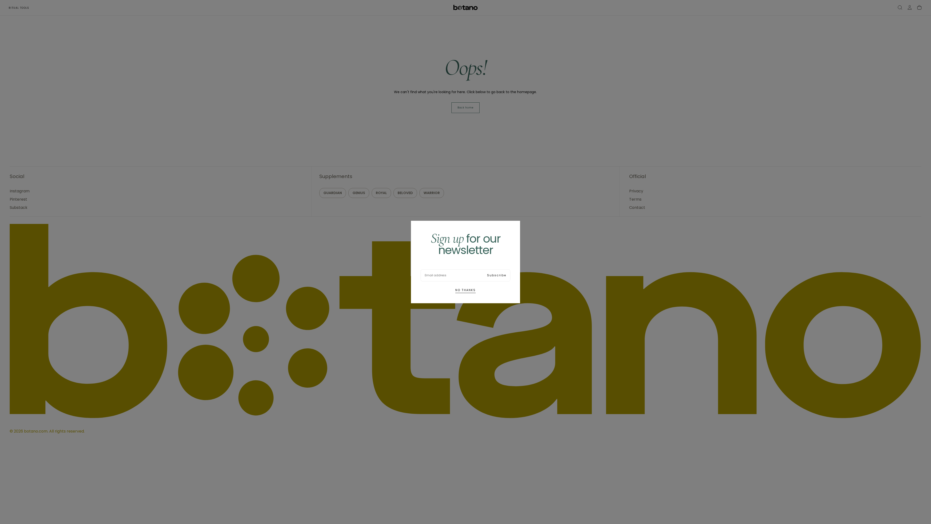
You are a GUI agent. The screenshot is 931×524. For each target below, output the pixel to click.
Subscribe (496, 275)
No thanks (465, 290)
